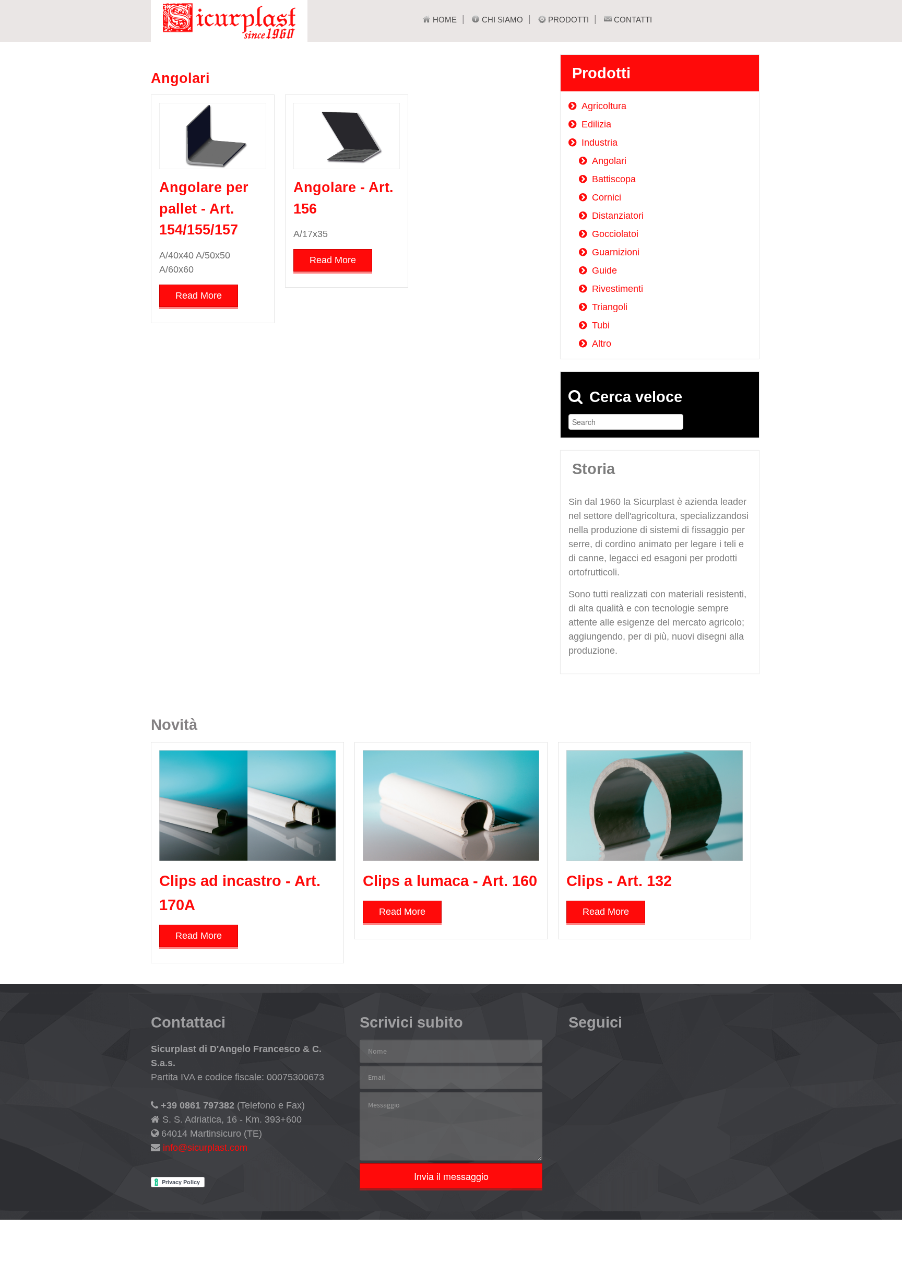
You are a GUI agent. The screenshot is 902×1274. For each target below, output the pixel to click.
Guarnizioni (615, 252)
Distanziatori (618, 215)
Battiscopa (614, 179)
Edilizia (596, 124)
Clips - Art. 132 (619, 880)
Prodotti (567, 19)
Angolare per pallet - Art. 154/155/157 (203, 209)
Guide (604, 270)
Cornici (606, 197)
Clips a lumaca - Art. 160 (450, 880)
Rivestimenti (617, 289)
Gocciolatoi (615, 234)
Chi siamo (501, 19)
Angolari (180, 78)
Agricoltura (603, 106)
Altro (601, 343)
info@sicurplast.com (203, 1147)
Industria (599, 142)
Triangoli (609, 307)
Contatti (632, 19)
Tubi (601, 325)
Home (444, 19)
